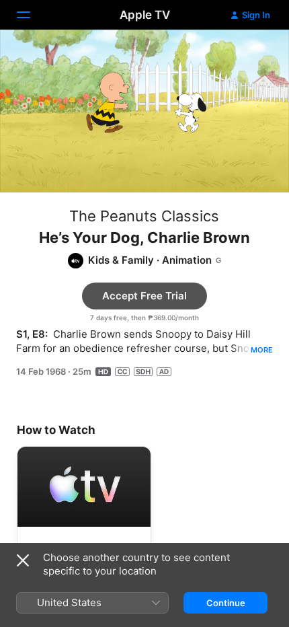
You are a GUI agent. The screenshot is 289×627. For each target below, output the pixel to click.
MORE (262, 350)
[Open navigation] (31, 15)
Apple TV (145, 15)
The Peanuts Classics (144, 216)
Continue (225, 602)
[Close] (23, 560)
